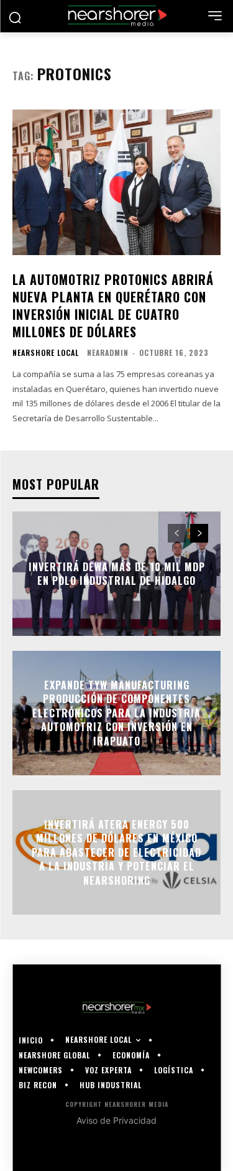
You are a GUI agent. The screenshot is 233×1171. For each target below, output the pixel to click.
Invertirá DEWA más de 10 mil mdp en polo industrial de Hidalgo (117, 573)
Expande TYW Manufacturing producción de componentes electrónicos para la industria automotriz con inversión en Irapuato (116, 713)
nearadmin (108, 352)
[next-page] (199, 533)
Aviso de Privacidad (116, 1120)
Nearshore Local (45, 353)
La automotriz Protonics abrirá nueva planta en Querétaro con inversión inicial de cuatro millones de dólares (113, 305)
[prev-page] (177, 533)
